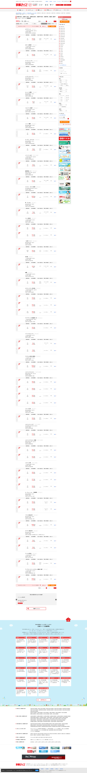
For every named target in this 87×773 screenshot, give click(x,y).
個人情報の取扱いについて (34, 768)
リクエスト (36, 608)
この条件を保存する (67, 124)
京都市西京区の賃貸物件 (42, 709)
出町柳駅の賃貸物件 (53, 716)
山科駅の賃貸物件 (40, 721)
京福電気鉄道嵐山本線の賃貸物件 (35, 726)
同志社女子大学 (46, 733)
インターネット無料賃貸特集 (35, 731)
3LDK (49, 737)
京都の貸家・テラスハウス (49, 739)
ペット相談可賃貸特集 (49, 728)
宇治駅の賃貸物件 (53, 721)
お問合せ (56, 768)
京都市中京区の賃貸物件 (58, 708)
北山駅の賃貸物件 (33, 716)
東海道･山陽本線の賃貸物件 (56, 723)
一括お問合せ (52, 26)
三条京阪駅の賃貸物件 (42, 717)
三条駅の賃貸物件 (49, 717)
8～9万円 (52, 741)
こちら (26, 770)
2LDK (44, 737)
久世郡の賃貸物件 (58, 712)
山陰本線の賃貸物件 (65, 723)
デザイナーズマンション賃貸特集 (35, 728)
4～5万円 (39, 741)
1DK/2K (36, 737)
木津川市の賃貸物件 (46, 713)
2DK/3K (41, 737)
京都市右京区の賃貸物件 (58, 709)
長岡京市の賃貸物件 (33, 712)
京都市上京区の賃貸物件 (42, 708)
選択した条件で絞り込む (65, 21)
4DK (51, 737)
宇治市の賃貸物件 (64, 712)
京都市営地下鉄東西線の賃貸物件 (46, 723)
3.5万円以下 (32, 741)
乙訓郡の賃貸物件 (40, 712)
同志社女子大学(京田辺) (53, 733)
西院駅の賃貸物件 (58, 718)
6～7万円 (45, 741)
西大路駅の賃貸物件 (45, 718)
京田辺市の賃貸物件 (39, 713)
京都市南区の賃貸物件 (50, 709)
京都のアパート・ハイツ (40, 739)
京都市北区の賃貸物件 (33, 708)
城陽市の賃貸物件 (33, 713)
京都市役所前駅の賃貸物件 (34, 717)
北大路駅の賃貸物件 (39, 716)
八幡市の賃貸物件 (52, 712)
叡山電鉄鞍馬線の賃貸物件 (65, 726)
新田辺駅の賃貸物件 (60, 721)
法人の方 (54, 1)
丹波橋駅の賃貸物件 (33, 721)
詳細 (54, 39)
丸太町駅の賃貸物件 (60, 716)
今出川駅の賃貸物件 (46, 716)
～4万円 (36, 741)
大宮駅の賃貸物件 (52, 718)
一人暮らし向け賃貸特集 (65, 728)
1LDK (39, 737)
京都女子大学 (63, 733)
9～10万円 (55, 741)
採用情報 (51, 768)
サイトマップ (26, 768)
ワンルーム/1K (32, 737)
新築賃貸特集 (43, 728)
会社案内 (51, 1)
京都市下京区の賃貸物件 (34, 709)
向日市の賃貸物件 (46, 712)
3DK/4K (46, 737)
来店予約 (59, 4)
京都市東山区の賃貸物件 (66, 708)
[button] (16, 599)
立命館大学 (59, 733)
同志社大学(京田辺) (41, 733)
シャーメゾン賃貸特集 (57, 728)
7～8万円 (49, 741)
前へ (40, 21)
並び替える (44, 23)
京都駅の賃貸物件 (39, 718)
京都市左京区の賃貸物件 (50, 708)
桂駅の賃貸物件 (63, 718)
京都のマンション (33, 739)
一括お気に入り (43, 26)
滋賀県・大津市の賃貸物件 (54, 713)
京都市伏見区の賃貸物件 (66, 709)
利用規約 (42, 768)
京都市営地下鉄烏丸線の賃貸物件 (35, 723)
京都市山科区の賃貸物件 (34, 711)
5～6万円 (42, 741)
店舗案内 (47, 1)
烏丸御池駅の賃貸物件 (66, 716)
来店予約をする (43, 699)
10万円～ (59, 741)
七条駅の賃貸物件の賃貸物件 (57, 717)
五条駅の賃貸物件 (33, 718)
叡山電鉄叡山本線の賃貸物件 (56, 726)
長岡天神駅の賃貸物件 (46, 721)
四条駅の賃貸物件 (65, 717)
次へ (54, 21)
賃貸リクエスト (68, 4)
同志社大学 (35, 733)
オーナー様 (58, 1)
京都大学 (31, 733)
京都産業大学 (68, 733)
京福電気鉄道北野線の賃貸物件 (46, 726)
